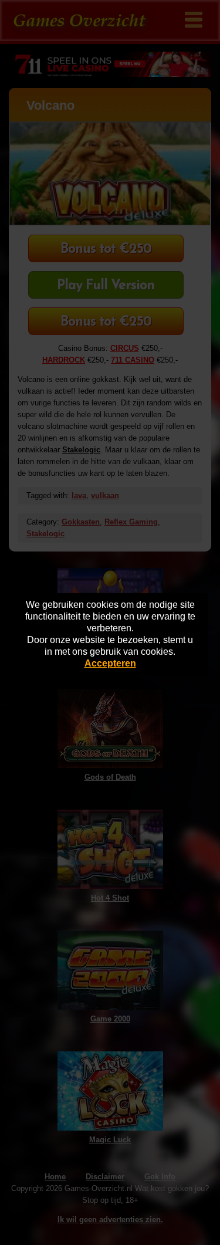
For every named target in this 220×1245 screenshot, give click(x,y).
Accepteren (110, 663)
